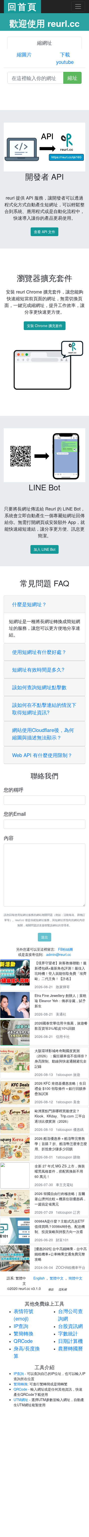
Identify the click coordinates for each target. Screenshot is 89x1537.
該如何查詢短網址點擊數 (39, 687)
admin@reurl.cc (58, 954)
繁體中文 (57, 1278)
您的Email (15, 813)
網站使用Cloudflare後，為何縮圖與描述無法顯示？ (43, 733)
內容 (9, 837)
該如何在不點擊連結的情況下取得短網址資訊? (44, 708)
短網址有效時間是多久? (38, 669)
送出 (44, 937)
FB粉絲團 (65, 949)
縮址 (72, 77)
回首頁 (22, 6)
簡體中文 (75, 1278)
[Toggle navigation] (78, 6)
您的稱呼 (13, 789)
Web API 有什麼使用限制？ (42, 755)
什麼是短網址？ (29, 604)
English (39, 1278)
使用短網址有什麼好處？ (39, 651)
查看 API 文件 (44, 231)
